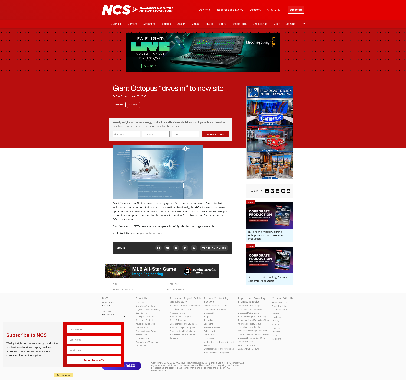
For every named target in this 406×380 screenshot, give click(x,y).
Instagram (276, 338)
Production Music (177, 312)
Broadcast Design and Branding (252, 316)
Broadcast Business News (215, 305)
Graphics (133, 104)
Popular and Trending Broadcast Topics (251, 300)
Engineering (260, 24)
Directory (255, 10)
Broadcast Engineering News (216, 352)
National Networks (212, 327)
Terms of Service (143, 327)
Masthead (140, 302)
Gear (277, 24)
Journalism (208, 320)
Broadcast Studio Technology (250, 309)
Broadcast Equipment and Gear (251, 337)
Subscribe (296, 10)
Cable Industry (210, 331)
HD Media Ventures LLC (219, 362)
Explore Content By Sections (216, 300)
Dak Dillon (121, 96)
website (131, 289)
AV (303, 24)
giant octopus (118, 289)
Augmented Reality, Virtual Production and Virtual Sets (250, 325)
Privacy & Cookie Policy (146, 331)
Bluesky (275, 320)
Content (132, 24)
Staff (105, 298)
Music (209, 24)
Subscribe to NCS (280, 302)
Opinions (204, 10)
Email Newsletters (280, 306)
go (126, 289)
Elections (119, 104)
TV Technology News (247, 345)
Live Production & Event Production (253, 334)
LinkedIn (276, 327)
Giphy (274, 335)
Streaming (149, 24)
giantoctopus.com (151, 233)
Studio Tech (240, 24)
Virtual (195, 24)
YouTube (275, 324)
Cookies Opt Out (143, 338)
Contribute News (279, 309)
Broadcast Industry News (215, 309)
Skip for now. (63, 375)
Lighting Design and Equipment (183, 323)
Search (275, 10)
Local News (209, 338)
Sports (223, 24)
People (207, 316)
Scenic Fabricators (178, 320)
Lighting (290, 24)
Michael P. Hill (108, 302)
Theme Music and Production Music (253, 320)
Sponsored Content (144, 320)
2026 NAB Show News (248, 348)
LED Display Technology (180, 309)
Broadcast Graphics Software (182, 331)
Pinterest (276, 331)
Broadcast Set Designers (180, 316)
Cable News (209, 334)
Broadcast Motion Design (249, 312)
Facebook (276, 317)
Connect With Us (282, 298)
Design (181, 24)
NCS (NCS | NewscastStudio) (189, 362)
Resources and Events (229, 10)
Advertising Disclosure (145, 323)
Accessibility (141, 334)
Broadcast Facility (245, 341)
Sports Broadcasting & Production (252, 330)
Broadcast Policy (211, 312)
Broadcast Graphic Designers (182, 327)
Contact (275, 313)
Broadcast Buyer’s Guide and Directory (185, 300)
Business (116, 24)
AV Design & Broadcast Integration (185, 305)
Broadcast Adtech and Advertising (219, 348)
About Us (141, 298)
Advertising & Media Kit (146, 306)
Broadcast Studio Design (249, 305)
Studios (166, 24)
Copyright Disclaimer (145, 316)
